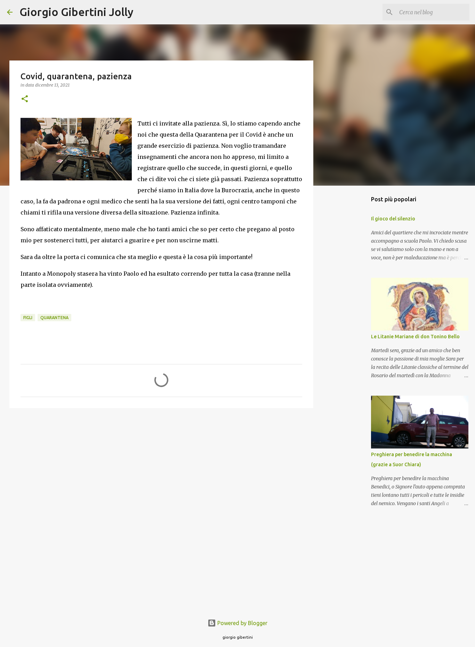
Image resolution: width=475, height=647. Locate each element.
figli (27, 317)
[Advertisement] (161, 467)
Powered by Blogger (241, 623)
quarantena (54, 317)
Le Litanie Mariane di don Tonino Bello (415, 336)
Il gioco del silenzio (393, 218)
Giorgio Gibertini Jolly (76, 12)
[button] (25, 99)
